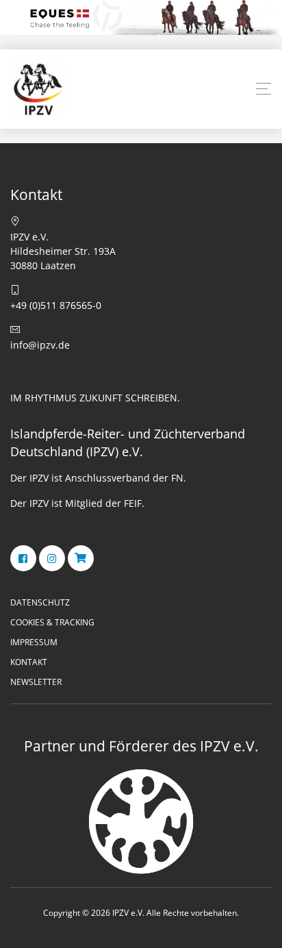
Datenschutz (40, 602)
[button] (263, 89)
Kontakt (28, 662)
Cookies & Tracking (52, 622)
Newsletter (36, 682)
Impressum (33, 642)
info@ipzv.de (40, 344)
